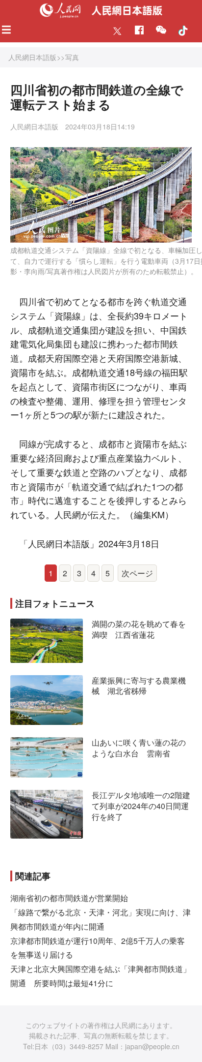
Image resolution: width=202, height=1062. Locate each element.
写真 (72, 57)
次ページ (137, 573)
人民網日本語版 (32, 57)
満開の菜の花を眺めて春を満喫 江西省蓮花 (139, 629)
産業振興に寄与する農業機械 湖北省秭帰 (139, 686)
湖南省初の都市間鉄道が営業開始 (69, 898)
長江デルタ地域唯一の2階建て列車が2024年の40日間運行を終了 (141, 805)
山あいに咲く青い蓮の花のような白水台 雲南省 (139, 748)
